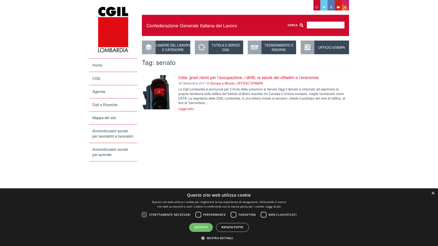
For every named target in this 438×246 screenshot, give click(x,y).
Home (97, 65)
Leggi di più (273, 206)
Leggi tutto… (187, 108)
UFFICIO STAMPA (331, 47)
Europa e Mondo (223, 83)
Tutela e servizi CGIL (226, 47)
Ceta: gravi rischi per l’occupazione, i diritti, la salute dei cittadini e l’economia (248, 77)
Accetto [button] (201, 227)
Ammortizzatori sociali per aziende (110, 152)
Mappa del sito (104, 117)
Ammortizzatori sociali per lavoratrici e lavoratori (112, 133)
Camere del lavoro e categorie (173, 47)
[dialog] (219, 217)
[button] (219, 238)
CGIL (96, 78)
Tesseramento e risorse (278, 47)
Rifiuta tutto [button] (232, 227)
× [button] (433, 193)
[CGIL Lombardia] (113, 29)
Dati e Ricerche (104, 104)
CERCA (293, 25)
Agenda (98, 91)
